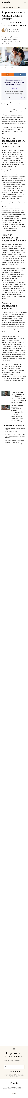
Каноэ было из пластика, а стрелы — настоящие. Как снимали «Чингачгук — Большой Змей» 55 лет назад (17, 413)
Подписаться (14, 1071)
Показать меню (25, 2)
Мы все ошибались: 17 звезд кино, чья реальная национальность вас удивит (15, 436)
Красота (9, 7)
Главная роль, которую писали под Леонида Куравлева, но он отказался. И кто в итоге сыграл (18, 397)
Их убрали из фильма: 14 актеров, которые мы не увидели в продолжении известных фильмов (15, 442)
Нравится (14, 88)
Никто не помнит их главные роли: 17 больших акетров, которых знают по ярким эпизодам (15, 429)
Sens (22, 98)
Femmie (18, 1083)
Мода (3, 7)
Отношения (18, 7)
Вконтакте (14, 1093)
